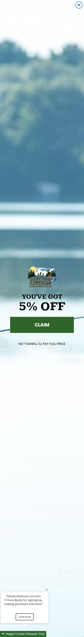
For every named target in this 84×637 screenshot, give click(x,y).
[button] (29, 634)
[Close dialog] (79, 5)
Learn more (24, 616)
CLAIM (42, 325)
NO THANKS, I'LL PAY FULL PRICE (42, 344)
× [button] (46, 589)
